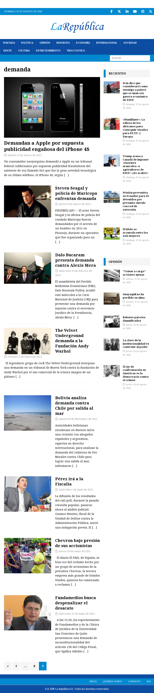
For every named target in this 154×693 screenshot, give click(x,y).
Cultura (24, 50)
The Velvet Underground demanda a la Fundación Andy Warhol (72, 341)
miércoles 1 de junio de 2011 (76, 489)
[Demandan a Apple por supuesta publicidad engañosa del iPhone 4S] (52, 107)
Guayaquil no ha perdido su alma (134, 295)
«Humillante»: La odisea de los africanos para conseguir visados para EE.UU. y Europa (135, 128)
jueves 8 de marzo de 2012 (75, 204)
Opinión (45, 42)
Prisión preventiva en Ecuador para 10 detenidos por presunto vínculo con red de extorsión (136, 201)
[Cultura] (27, 341)
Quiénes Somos (112, 681)
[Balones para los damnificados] (112, 322)
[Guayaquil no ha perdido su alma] (112, 299)
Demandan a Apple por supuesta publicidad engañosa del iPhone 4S (46, 145)
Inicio (93, 681)
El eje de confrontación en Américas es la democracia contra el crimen (136, 373)
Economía (83, 42)
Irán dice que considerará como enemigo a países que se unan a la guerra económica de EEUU (135, 91)
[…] (66, 175)
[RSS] (150, 11)
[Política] (27, 268)
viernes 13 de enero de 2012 (25, 356)
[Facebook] (111, 11)
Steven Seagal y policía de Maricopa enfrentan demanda (76, 193)
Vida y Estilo (76, 50)
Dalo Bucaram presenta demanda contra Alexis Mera (75, 260)
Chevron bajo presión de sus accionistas (77, 543)
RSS (149, 681)
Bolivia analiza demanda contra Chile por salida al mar (74, 405)
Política (27, 42)
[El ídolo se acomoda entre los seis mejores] (112, 234)
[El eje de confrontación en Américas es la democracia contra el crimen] (112, 371)
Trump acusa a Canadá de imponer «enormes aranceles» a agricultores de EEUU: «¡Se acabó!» (136, 164)
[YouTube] (134, 11)
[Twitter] (119, 11)
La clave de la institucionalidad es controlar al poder (136, 343)
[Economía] (27, 555)
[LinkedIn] (127, 11)
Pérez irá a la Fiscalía (69, 481)
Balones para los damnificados (134, 318)
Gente (7, 50)
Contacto (134, 681)
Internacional (106, 42)
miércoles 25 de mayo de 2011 (77, 613)
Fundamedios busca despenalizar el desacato (75, 603)
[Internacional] (27, 413)
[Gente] (27, 201)
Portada (9, 42)
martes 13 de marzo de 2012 (25, 155)
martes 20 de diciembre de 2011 (78, 418)
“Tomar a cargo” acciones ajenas (134, 272)
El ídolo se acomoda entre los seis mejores (135, 232)
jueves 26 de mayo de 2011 (75, 551)
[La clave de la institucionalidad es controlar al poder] (112, 345)
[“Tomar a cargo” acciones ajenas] (112, 276)
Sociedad (130, 42)
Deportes (63, 42)
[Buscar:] (130, 58)
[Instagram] (142, 11)
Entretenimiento (48, 50)
